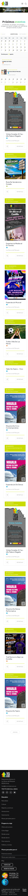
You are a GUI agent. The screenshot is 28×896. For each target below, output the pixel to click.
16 (24, 47)
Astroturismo (5, 811)
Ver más (15, 732)
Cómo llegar (5, 830)
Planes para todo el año (8, 857)
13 (13, 47)
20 (13, 50)
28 (5, 41)
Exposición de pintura (14, 71)
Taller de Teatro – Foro (14, 369)
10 (1, 47)
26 (9, 79)
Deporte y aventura (7, 808)
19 (9, 50)
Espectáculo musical (13, 302)
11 (5, 47)
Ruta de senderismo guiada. (13, 183)
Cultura (4, 804)
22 (21, 50)
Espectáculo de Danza (14, 485)
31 (17, 41)
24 (1, 79)
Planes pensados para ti (8, 818)
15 (21, 47)
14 (17, 47)
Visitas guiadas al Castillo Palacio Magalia (14, 135)
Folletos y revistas (7, 845)
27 (1, 41)
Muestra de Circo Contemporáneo (12, 427)
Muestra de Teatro (13, 711)
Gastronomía (5, 815)
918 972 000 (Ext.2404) (10, 789)
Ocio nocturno (6, 841)
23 (25, 50)
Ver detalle (20, 146)
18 (5, 50)
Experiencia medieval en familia (14, 244)
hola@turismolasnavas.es (9, 786)
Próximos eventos (7, 853)
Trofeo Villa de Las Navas (13, 343)
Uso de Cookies (13, 894)
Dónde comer (5, 834)
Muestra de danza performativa (13, 610)
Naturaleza (5, 801)
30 (13, 41)
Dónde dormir (6, 837)
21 (17, 50)
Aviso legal (5, 892)
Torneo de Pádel (7, 61)
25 (5, 79)
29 (9, 41)
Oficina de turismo (7, 827)
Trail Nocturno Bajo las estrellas (14, 658)
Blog (3, 860)
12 (9, 47)
